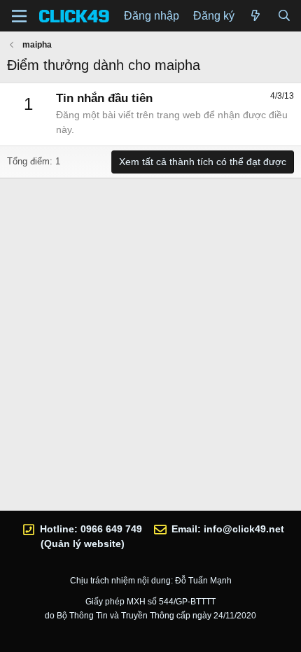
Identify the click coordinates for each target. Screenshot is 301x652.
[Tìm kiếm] (284, 16)
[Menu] (19, 16)
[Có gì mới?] (255, 16)
